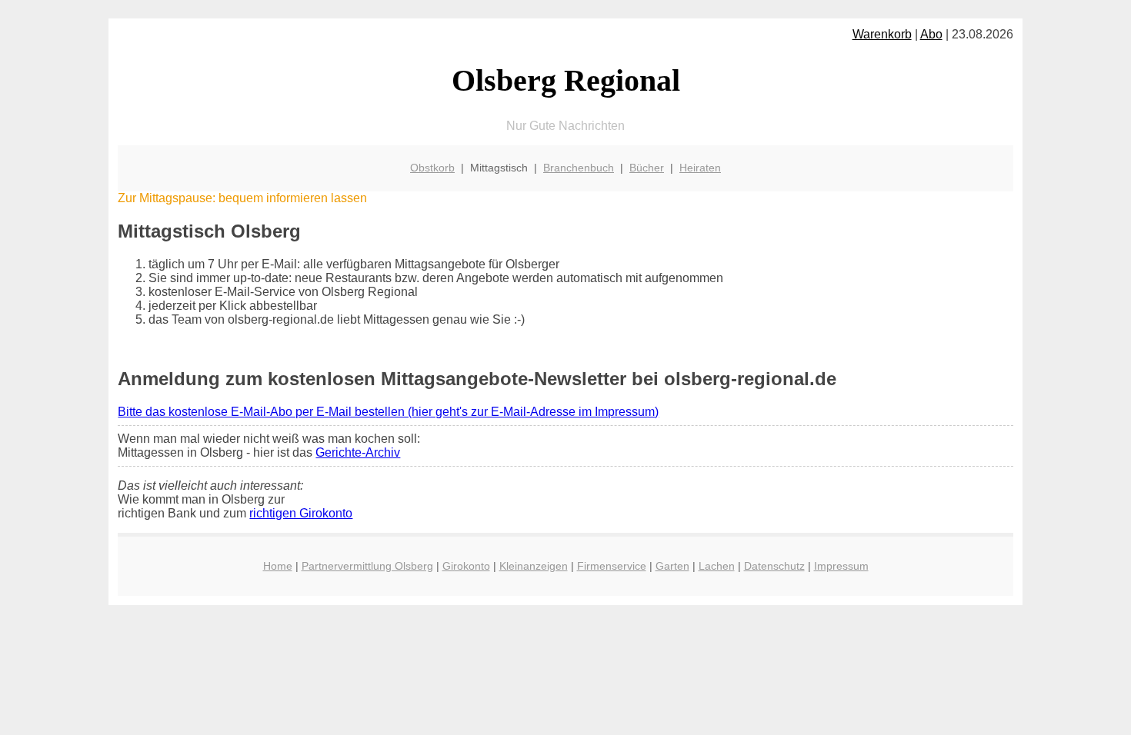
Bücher (646, 167)
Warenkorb (882, 34)
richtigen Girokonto (300, 513)
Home (277, 566)
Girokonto (466, 566)
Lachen (717, 566)
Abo (931, 34)
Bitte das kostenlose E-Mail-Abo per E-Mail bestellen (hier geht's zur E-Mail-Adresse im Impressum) (388, 411)
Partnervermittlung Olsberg (367, 566)
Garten (672, 566)
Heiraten (700, 167)
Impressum (841, 566)
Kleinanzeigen (533, 566)
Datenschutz (774, 566)
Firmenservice (611, 566)
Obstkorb (432, 167)
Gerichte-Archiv (357, 452)
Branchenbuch (578, 167)
